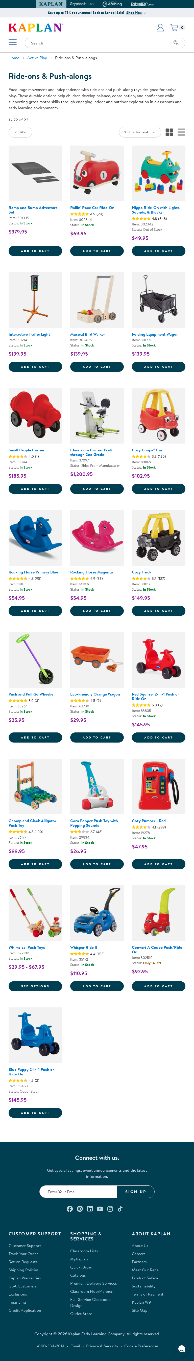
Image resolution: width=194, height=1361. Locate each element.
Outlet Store (81, 1313)
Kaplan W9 (141, 1302)
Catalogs (78, 1275)
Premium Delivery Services (93, 1283)
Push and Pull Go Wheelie (31, 694)
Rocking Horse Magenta (91, 572)
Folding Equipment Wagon (155, 334)
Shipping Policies (24, 1270)
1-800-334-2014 (49, 1346)
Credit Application (25, 1310)
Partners (139, 1261)
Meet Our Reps (145, 1270)
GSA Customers (23, 1286)
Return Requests (23, 1261)
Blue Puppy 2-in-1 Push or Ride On (31, 1072)
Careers (139, 1253)
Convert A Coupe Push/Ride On (157, 949)
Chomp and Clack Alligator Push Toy (32, 823)
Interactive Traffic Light (29, 334)
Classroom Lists (84, 1251)
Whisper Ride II (83, 947)
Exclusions (18, 1294)
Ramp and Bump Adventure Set (33, 210)
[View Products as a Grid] (169, 132)
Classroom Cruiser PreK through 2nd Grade (91, 452)
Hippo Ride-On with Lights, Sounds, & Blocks (156, 210)
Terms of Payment (147, 1294)
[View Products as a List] (181, 132)
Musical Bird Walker (87, 334)
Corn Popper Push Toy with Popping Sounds (94, 823)
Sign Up (135, 1191)
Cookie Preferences (141, 1346)
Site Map (140, 1310)
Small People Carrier (26, 450)
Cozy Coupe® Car (147, 450)
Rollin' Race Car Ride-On (92, 207)
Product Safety (145, 1278)
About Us (140, 1245)
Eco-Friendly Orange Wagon (95, 694)
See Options (41, 986)
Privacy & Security (102, 1346)
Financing (17, 1302)
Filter (23, 132)
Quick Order (81, 1267)
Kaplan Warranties (25, 1278)
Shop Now (134, 12)
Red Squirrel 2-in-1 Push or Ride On (155, 696)
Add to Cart (41, 250)
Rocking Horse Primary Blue (33, 572)
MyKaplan (79, 1259)
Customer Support (25, 1245)
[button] (152, 4)
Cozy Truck (141, 572)
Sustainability (144, 1286)
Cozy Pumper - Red (149, 820)
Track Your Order (23, 1253)
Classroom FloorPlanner (91, 1291)
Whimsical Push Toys (27, 947)
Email (75, 1346)
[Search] (176, 43)
